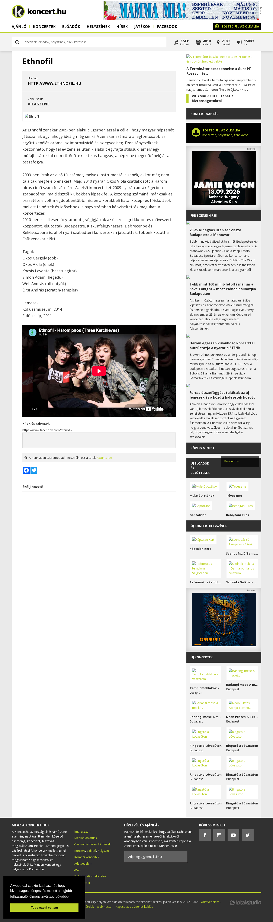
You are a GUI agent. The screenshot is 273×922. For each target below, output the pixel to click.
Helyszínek (98, 26)
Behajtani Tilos (237, 515)
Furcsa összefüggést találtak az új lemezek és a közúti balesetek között (222, 395)
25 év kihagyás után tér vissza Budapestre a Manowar (215, 232)
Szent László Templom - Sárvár (242, 553)
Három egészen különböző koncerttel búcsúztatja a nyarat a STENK (222, 345)
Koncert (79, 851)
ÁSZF (77, 870)
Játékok (142, 26)
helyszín (103, 851)
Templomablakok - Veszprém (206, 688)
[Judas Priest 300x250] (224, 645)
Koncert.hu (231, 461)
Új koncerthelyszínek (209, 526)
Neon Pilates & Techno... (242, 717)
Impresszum (82, 831)
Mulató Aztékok (202, 496)
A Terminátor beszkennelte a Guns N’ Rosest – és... (218, 71)
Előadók (71, 26)
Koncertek (44, 26)
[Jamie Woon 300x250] (224, 203)
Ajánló (19, 26)
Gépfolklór (198, 515)
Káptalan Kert (200, 549)
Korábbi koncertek (86, 857)
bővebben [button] (63, 896)
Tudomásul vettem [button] (44, 907)
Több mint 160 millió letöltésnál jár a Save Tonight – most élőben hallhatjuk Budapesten (223, 289)
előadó (91, 851)
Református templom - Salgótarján (206, 582)
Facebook (167, 26)
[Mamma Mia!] (181, 19)
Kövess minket (203, 448)
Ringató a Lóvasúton (206, 746)
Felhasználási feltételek (90, 876)
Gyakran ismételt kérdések (92, 844)
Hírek (122, 26)
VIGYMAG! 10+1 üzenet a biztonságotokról (213, 98)
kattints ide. (105, 458)
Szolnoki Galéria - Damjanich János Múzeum (242, 582)
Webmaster (105, 907)
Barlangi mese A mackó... (242, 685)
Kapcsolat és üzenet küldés (134, 907)
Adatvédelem (83, 863)
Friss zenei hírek (204, 215)
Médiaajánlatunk (85, 838)
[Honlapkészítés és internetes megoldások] (245, 905)
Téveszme (234, 496)
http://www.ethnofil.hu (54, 83)
